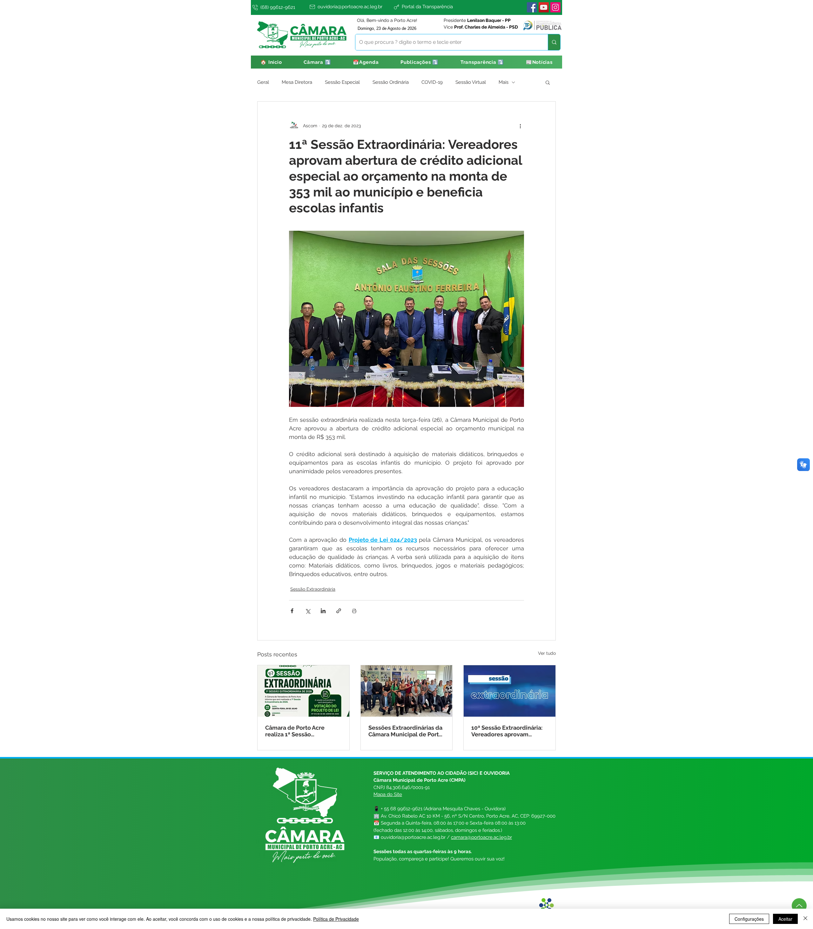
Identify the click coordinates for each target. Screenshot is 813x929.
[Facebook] (532, 7)
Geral (263, 82)
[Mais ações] (520, 125)
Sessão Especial (342, 82)
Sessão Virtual (470, 82)
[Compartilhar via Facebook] (292, 611)
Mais (503, 82)
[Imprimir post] (354, 611)
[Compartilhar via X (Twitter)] (308, 611)
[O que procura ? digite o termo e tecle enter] (554, 42)
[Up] (799, 905)
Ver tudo (547, 653)
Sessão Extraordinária (312, 589)
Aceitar (785, 919)
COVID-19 (432, 82)
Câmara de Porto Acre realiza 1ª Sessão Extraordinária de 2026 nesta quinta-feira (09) (296, 731)
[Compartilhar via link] (339, 611)
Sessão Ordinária (391, 82)
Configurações (749, 919)
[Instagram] (555, 7)
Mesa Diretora (297, 82)
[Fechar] (805, 919)
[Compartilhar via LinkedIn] (323, 611)
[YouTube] (544, 7)
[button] (317, 62)
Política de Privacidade (336, 919)
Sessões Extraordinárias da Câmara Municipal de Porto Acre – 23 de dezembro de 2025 (405, 731)
